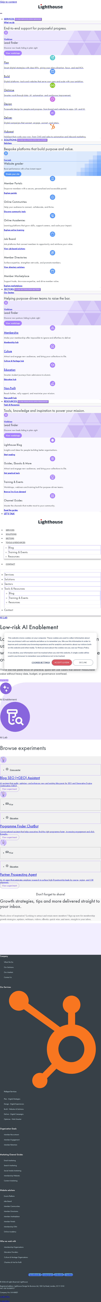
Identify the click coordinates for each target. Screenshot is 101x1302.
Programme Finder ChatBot (19, 826)
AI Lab (3, 617)
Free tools (7, 160)
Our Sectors (9, 292)
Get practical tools (12, 473)
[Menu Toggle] (1, 13)
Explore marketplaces (13, 285)
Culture (8, 351)
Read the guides (11, 510)
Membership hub (11, 342)
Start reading (9, 454)
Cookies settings (41, 662)
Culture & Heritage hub (14, 361)
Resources (13, 556)
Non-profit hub (10, 397)
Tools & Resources (12, 404)
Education (9, 370)
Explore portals (10, 193)
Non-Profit (10, 388)
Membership (11, 332)
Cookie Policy (5, 1296)
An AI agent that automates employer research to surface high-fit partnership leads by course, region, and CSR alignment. (46, 881)
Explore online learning (14, 230)
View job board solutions (14, 248)
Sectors (10, 538)
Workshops (8, 39)
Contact (10, 564)
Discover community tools (15, 211)
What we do (9, 22)
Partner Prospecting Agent (18, 874)
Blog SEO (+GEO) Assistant (20, 777)
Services (10, 530)
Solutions (8, 143)
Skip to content (8, 2)
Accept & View (62, 662)
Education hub (10, 379)
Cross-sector (15, 770)
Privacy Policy (4, 1301)
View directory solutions (14, 267)
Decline (83, 662)
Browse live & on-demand (15, 491)
